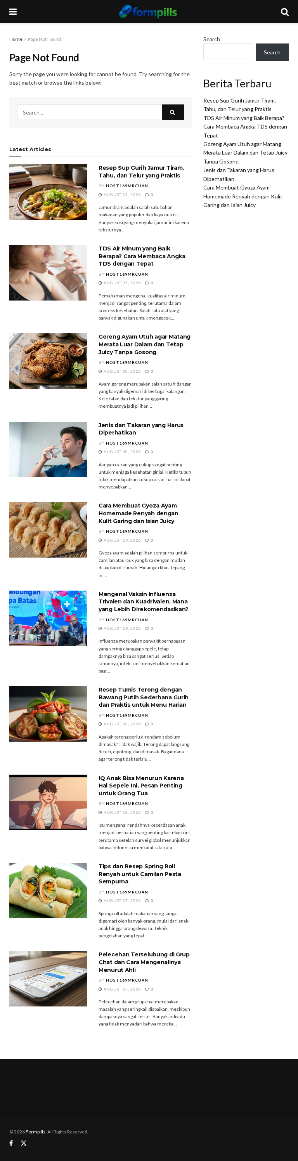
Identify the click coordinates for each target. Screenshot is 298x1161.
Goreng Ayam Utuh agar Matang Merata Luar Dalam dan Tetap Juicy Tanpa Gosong (145, 344)
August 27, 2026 (121, 900)
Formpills (35, 1132)
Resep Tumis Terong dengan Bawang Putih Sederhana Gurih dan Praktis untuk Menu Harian (144, 697)
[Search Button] (173, 112)
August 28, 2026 (121, 723)
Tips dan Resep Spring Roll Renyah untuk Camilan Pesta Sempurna (140, 874)
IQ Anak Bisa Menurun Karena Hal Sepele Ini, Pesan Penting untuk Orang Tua (141, 786)
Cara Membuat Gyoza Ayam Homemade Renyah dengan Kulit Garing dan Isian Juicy (138, 513)
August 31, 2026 (121, 194)
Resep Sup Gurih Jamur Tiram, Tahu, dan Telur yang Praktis (141, 171)
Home (16, 39)
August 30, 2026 (121, 371)
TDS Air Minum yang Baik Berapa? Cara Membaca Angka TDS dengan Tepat (142, 256)
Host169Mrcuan (127, 185)
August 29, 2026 (121, 540)
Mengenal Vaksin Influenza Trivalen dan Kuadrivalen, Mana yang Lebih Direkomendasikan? (144, 602)
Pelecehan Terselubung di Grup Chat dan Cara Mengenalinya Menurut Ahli (144, 962)
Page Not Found (44, 39)
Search (211, 39)
